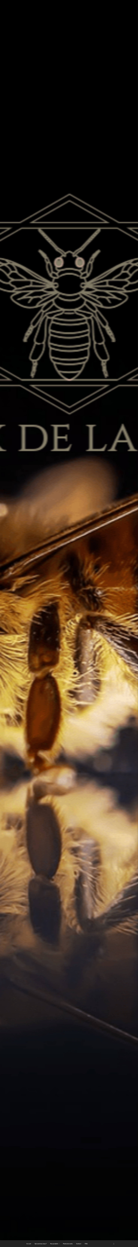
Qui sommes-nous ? (41, 1243)
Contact (78, 1243)
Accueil (28, 1243)
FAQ (86, 1243)
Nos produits (54, 1243)
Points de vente (68, 1243)
